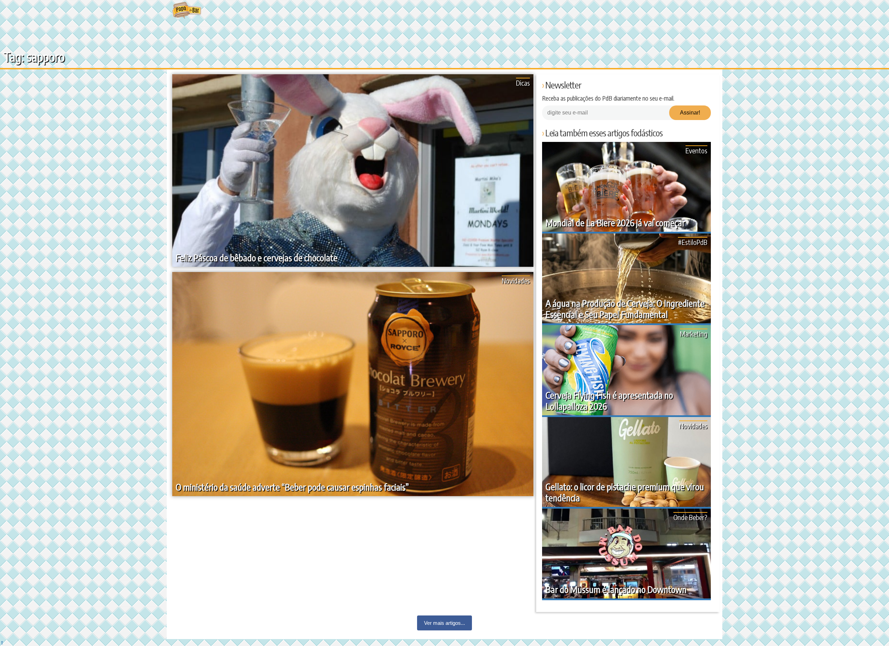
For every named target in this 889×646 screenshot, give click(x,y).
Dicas (523, 82)
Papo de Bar (186, 10)
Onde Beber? (690, 517)
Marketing (693, 333)
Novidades (516, 280)
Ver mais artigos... (444, 623)
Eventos (696, 150)
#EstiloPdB (692, 242)
